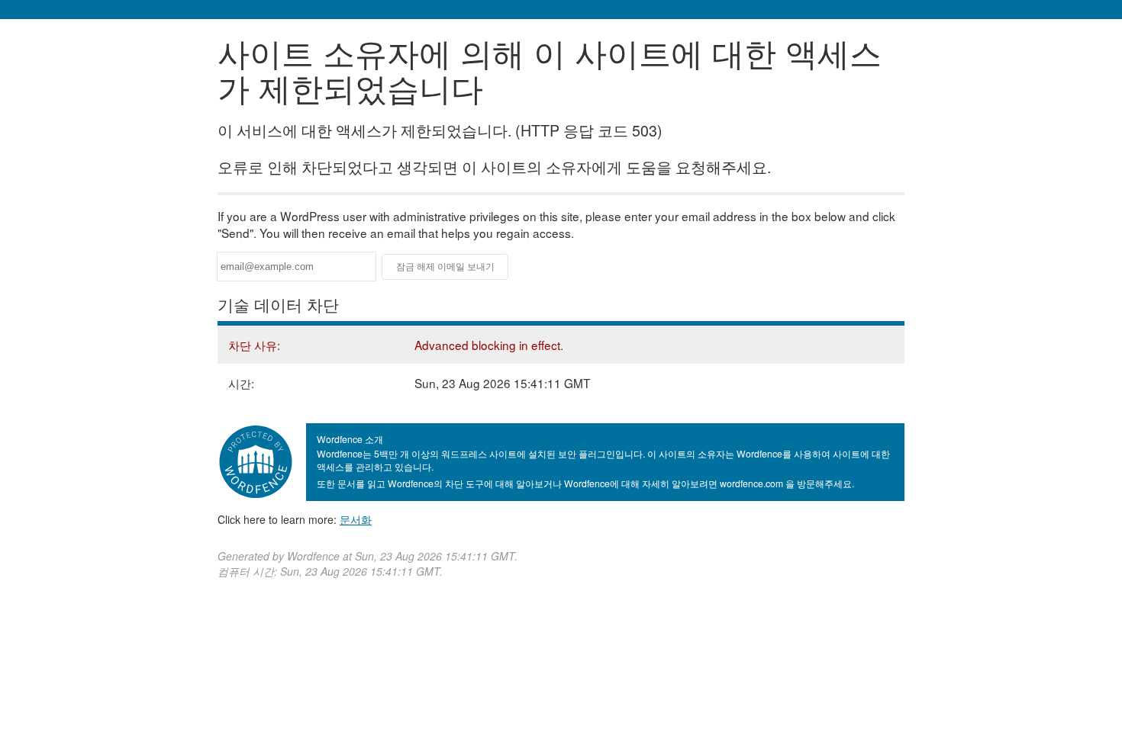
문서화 (356, 519)
